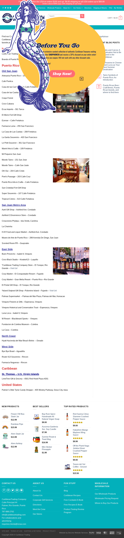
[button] (81, 78)
